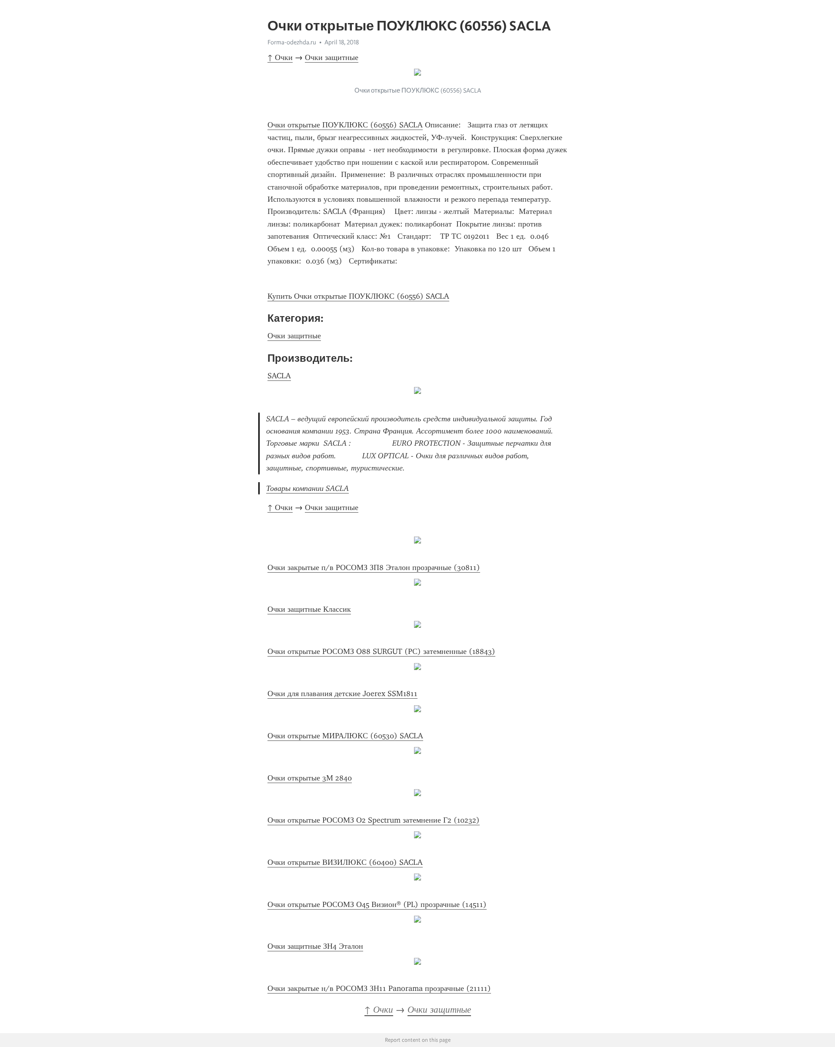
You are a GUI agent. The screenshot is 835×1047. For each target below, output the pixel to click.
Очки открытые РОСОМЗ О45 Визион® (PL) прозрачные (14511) (377, 904)
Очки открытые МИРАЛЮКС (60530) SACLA (345, 735)
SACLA (279, 375)
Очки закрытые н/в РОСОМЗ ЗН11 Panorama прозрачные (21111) (379, 988)
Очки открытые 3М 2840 (309, 778)
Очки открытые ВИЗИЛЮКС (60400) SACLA (345, 862)
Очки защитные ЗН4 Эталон (315, 946)
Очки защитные (331, 57)
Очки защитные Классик (309, 609)
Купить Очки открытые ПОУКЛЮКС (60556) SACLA (358, 296)
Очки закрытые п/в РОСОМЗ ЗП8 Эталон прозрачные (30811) (373, 567)
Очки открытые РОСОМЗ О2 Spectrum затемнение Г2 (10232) (373, 820)
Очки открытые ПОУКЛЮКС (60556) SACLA (345, 125)
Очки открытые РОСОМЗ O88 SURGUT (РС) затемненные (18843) (381, 651)
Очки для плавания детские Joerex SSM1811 (342, 693)
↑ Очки (280, 57)
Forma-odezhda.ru (291, 42)
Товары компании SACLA (307, 488)
